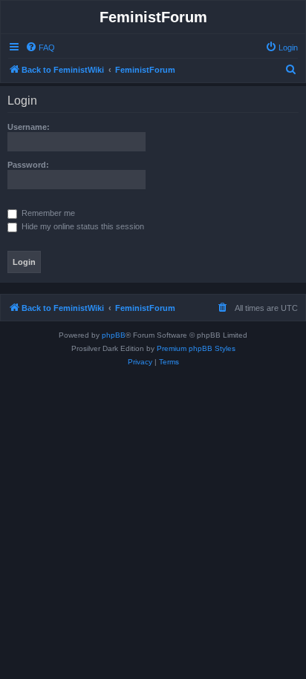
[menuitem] (40, 47)
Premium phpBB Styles (196, 348)
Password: (28, 164)
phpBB (114, 335)
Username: (28, 126)
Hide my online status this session (81, 226)
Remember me (47, 213)
